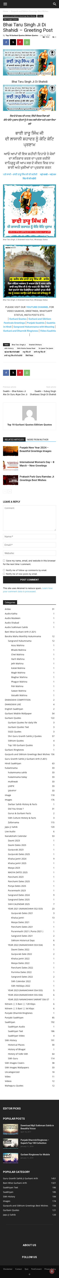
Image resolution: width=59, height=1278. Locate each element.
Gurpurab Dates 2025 (19, 854)
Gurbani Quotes (13, 718)
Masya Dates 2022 (20, 963)
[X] (13, 42)
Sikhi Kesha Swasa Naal (26, 348)
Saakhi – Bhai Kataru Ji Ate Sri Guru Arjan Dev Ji (15, 393)
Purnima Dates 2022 (21, 972)
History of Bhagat (16, 1049)
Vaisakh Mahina (19, 695)
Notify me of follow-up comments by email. (26, 570)
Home (5, 11)
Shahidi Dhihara (35, 344)
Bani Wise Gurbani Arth (17, 631)
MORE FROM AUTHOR (37, 439)
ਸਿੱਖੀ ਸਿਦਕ (29, 355)
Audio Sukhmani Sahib (16, 627)
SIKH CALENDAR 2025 (19, 904)
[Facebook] (6, 42)
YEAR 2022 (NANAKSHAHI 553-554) (25, 944)
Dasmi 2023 (14, 840)
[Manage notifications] (51, 1271)
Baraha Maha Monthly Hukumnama (23, 636)
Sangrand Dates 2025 (19, 899)
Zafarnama (13, 822)
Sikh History (11, 1040)
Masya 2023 (14, 867)
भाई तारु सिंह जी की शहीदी (11, 352)
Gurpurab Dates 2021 (22, 913)
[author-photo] (29, 420)
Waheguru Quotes (14, 1085)
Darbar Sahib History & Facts (22, 804)
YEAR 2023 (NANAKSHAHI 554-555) (25, 990)
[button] (5, 4)
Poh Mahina (17, 686)
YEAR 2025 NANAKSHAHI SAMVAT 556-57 (28, 999)
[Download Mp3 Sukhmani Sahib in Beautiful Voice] (10, 1129)
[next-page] (10, 491)
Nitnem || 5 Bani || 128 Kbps (20, 1003)
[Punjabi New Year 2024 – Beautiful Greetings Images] (10, 451)
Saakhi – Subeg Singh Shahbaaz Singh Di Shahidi (43, 393)
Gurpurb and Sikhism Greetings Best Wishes (29, 11)
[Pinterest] (20, 42)
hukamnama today (17, 777)
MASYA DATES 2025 (18, 872)
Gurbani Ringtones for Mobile (35, 1154)
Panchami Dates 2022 (22, 967)
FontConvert (36, 1269)
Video (7, 1076)
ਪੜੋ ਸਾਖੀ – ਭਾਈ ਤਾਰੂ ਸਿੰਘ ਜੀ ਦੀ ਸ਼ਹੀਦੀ (20, 174)
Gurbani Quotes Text (18, 727)
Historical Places (16, 1044)
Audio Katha (11, 613)
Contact (18, 1269)
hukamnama (11, 767)
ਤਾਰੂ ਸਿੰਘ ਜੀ (27, 352)
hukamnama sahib (17, 772)
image (40, 16)
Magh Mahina (18, 672)
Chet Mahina (17, 654)
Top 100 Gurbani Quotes (20, 745)
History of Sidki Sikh (18, 1053)
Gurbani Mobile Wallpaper (18, 713)
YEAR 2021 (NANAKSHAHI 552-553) (25, 908)
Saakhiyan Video (16, 1035)
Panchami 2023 (15, 876)
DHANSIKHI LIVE (13, 704)
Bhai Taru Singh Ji (19, 344)
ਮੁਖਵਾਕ (11, 786)
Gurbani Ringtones (14, 749)
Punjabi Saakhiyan (14, 1017)
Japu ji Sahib (11, 826)
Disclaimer (7, 1269)
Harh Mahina (18, 659)
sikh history (9, 348)
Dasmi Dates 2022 (20, 949)
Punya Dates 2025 (17, 885)
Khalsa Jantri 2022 (20, 958)
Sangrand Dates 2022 (22, 976)
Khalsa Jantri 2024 (17, 858)
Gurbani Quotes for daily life (22, 722)
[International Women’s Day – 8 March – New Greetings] (10, 465)
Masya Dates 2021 (20, 922)
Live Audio (10, 831)
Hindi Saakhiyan (13, 763)
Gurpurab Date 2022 (21, 954)
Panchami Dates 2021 (22, 926)
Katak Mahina (18, 668)
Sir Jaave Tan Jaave (46, 348)
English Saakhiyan (14, 708)
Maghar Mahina (19, 677)
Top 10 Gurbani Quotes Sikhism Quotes (22, 35)
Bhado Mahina (18, 649)
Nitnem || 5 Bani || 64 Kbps (19, 1008)
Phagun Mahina (19, 681)
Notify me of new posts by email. (21, 574)
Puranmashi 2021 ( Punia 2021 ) (27, 931)
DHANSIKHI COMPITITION (18, 699)
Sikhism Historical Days (23, 940)
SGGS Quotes (14, 731)
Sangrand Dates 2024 (19, 895)
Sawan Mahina (18, 690)
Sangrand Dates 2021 (22, 935)
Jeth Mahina (17, 663)
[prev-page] (5, 491)
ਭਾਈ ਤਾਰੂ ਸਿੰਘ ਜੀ (39, 352)
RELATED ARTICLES (14, 439)
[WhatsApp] (27, 42)
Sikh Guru (13, 1058)
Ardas (8, 609)
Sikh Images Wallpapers (17, 1067)
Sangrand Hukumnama (19, 640)
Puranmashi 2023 (17, 890)
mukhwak (13, 781)
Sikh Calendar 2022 (21, 981)
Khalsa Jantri (17, 917)
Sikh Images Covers (11, 19)
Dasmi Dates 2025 (17, 845)
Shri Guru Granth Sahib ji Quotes (25, 736)
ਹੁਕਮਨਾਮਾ (12, 790)
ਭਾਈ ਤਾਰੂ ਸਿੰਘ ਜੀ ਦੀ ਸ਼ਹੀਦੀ (13, 355)
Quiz (26, 1269)
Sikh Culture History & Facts (22, 817)
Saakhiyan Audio (16, 1026)
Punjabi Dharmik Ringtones (19, 1013)
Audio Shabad (12, 622)
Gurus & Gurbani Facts (19, 813)
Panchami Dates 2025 (19, 881)
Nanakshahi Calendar (16, 836)
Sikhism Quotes (16, 740)
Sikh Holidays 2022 (20, 985)
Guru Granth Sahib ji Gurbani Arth (22, 758)
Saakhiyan (10, 1022)
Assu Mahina (17, 645)
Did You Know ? (16, 808)
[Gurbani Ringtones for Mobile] (10, 1158)
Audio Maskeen (12, 618)
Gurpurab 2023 (15, 849)
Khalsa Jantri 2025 (17, 863)
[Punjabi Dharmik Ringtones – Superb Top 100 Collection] (10, 1144)
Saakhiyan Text (15, 1031)
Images (8, 799)
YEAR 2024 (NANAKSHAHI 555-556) (25, 994)
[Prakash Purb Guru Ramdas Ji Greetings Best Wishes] (10, 480)
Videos (8, 1081)
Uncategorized (12, 1072)
